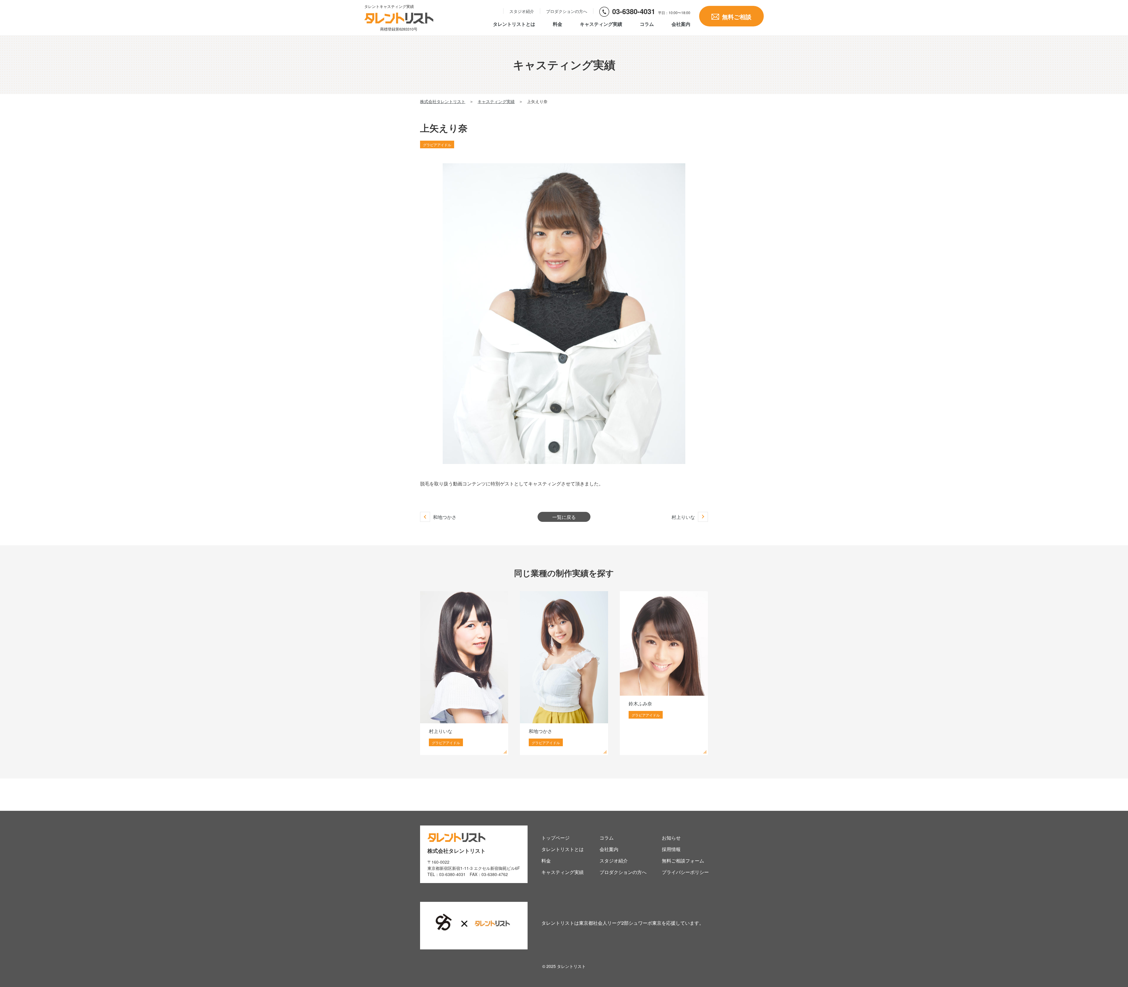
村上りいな (683, 517)
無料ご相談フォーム (683, 860)
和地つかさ (444, 517)
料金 (557, 24)
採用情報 (671, 849)
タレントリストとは (514, 24)
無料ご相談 (736, 16)
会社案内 (681, 24)
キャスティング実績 (601, 24)
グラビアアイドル (437, 144)
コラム (647, 24)
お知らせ (671, 837)
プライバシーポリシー (685, 872)
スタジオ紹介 (521, 11)
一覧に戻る (564, 517)
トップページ (555, 837)
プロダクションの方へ (566, 11)
